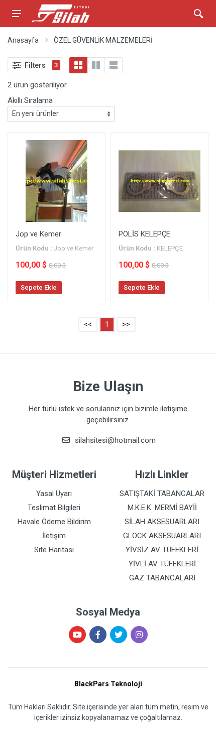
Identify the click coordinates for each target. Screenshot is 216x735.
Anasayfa (23, 40)
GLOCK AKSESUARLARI (162, 535)
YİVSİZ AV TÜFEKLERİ (162, 549)
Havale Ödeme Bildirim (54, 521)
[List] (113, 65)
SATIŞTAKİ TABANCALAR (162, 493)
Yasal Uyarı (54, 493)
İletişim (54, 535)
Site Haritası (54, 549)
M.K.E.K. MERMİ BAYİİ (162, 507)
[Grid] (78, 65)
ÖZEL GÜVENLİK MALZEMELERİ (103, 40)
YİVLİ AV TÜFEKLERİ (162, 563)
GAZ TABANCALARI (162, 577)
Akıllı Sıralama (30, 100)
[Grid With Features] (96, 65)
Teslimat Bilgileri (54, 507)
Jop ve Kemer (38, 233)
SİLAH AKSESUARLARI (162, 521)
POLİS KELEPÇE (144, 233)
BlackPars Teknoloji (108, 684)
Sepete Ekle (39, 287)
